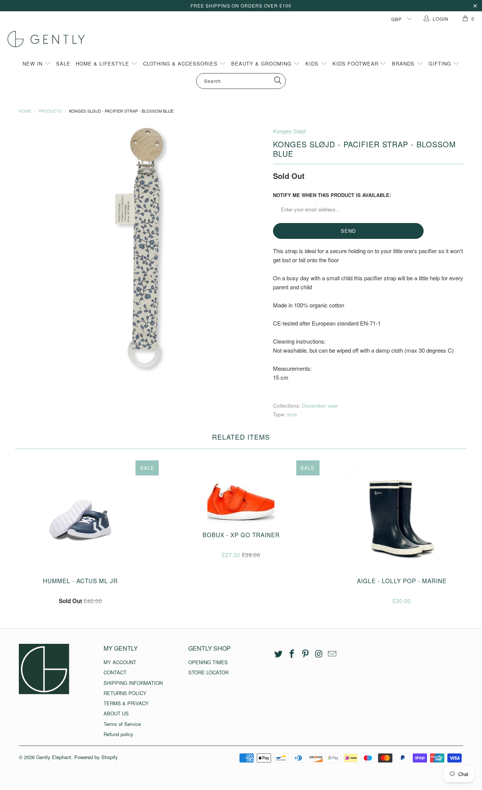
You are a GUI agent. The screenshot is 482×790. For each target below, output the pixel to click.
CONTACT (115, 672)
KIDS (312, 63)
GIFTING (441, 63)
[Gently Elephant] (245, 39)
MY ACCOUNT (120, 662)
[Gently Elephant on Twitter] (278, 654)
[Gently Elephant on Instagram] (319, 654)
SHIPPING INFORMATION (133, 682)
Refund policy (118, 734)
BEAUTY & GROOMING (262, 63)
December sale (320, 405)
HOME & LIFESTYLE (103, 63)
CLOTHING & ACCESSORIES (181, 63)
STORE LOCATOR (208, 672)
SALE (63, 63)
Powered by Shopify (96, 757)
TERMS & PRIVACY (126, 703)
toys (292, 414)
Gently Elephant (53, 757)
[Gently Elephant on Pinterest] (305, 654)
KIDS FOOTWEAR (356, 63)
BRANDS (404, 63)
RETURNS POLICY (125, 693)
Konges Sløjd (289, 131)
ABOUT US (116, 713)
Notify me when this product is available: (332, 195)
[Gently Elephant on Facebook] (292, 654)
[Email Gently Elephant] (332, 654)
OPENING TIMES (208, 662)
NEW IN (33, 63)
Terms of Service (122, 723)
